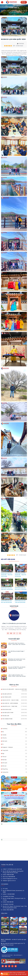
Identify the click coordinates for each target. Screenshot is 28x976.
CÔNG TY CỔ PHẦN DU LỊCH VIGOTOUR (14, 623)
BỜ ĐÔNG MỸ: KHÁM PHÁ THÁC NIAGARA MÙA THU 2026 (16, 659)
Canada (4, 735)
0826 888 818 (11, 876)
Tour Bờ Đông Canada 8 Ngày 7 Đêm (16, 652)
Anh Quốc (4, 762)
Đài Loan (4, 766)
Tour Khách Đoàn (17, 11)
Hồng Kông (5, 769)
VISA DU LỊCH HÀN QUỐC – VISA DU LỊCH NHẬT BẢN (14, 689)
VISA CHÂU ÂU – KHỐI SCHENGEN (10, 703)
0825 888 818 (10, 902)
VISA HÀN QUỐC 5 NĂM (7, 712)
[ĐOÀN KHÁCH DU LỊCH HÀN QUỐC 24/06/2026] (7, 579)
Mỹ (3, 731)
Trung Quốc (5, 750)
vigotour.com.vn (11, 880)
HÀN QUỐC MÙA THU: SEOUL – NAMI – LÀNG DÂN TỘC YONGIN (16, 644)
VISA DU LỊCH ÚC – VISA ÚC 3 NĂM (10, 700)
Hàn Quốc (4, 741)
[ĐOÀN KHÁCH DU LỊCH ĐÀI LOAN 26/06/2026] (7, 592)
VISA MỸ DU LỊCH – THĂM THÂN (9, 706)
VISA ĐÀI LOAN (5, 715)
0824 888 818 (10, 910)
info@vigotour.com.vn (11, 878)
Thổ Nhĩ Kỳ (4, 728)
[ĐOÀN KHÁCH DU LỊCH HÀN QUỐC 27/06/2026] (21, 579)
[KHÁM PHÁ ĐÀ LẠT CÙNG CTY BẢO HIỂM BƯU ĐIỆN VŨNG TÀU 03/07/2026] (23, 921)
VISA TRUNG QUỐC (6, 697)
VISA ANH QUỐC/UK (7, 694)
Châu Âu (4, 738)
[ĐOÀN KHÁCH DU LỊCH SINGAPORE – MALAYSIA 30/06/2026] (21, 564)
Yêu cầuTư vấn (23, 2)
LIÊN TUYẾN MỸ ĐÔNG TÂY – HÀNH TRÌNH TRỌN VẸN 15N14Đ (17, 675)
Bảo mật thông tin (18, 955)
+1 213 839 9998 (11, 894)
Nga (3, 753)
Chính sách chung (6, 956)
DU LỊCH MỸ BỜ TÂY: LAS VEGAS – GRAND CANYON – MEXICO (17, 667)
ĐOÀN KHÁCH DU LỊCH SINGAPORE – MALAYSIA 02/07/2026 (6, 574)
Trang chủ (3, 11)
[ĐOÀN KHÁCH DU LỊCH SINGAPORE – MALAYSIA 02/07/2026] (7, 564)
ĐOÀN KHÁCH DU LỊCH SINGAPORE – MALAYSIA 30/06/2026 (20, 574)
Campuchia (5, 772)
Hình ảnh (9, 11)
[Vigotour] (11, 2)
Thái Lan (4, 756)
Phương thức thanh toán (7, 955)
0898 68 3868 (10, 874)
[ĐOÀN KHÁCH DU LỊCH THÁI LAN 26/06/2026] (21, 592)
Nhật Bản (4, 759)
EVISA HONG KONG (6, 709)
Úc (3, 744)
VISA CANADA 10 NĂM (7, 719)
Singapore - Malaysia (7, 747)
